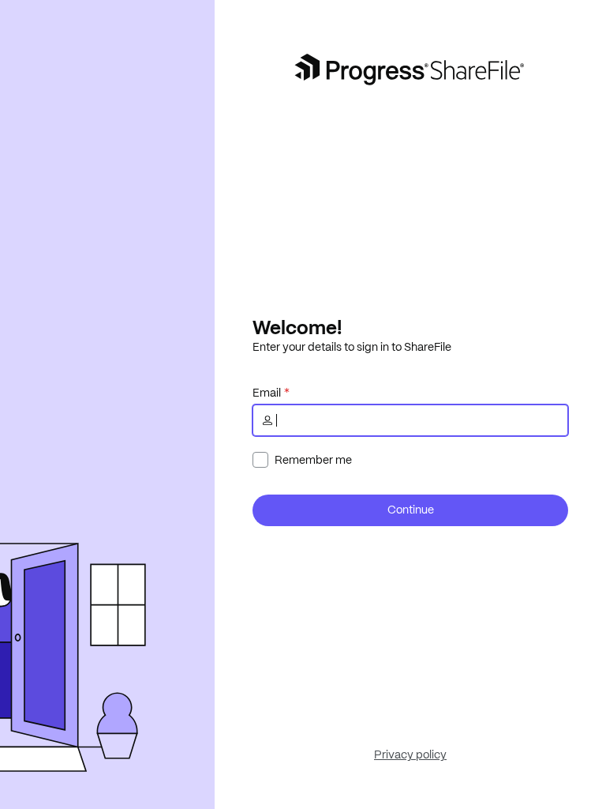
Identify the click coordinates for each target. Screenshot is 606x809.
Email (266, 392)
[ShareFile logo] (410, 69)
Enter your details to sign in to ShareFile (351, 347)
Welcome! (297, 327)
